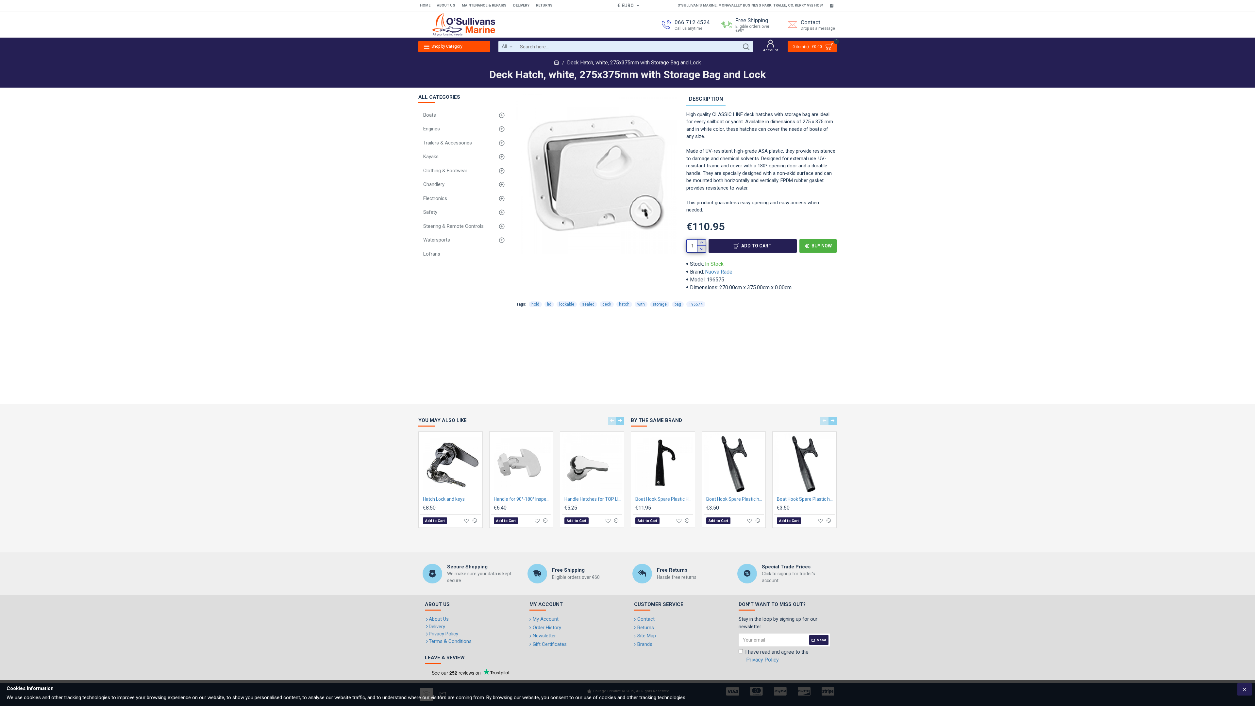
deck (606, 304)
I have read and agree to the (777, 656)
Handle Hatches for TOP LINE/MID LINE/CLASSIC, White (593, 499)
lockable (566, 304)
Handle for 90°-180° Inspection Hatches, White (523, 499)
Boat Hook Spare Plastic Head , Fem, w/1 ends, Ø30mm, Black (664, 499)
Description (706, 99)
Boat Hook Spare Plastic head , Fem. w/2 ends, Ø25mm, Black (735, 499)
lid (549, 304)
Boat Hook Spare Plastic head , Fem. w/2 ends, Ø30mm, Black (806, 499)
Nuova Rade (718, 272)
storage (660, 304)
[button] (612, 421)
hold (535, 304)
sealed (588, 304)
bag (678, 304)
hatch (624, 304)
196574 (696, 304)
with (641, 304)
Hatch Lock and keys (444, 499)
